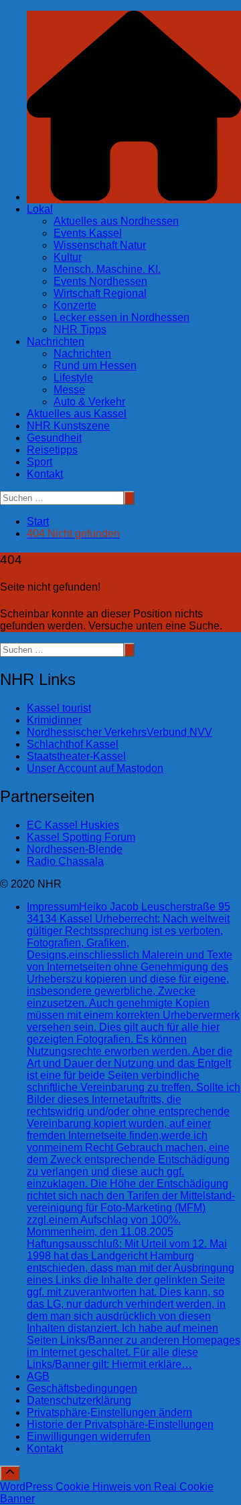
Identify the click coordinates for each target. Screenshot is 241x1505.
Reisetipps (52, 450)
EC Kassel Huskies (73, 825)
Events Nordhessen (100, 281)
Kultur (68, 257)
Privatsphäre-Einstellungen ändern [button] (109, 1412)
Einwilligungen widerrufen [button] (89, 1436)
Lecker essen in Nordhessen (121, 317)
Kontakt (45, 474)
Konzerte (75, 305)
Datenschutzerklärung (79, 1400)
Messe (69, 389)
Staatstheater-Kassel (76, 756)
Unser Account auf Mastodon (95, 768)
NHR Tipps (80, 329)
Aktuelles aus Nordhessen (116, 221)
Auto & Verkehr (89, 401)
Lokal (40, 209)
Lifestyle (73, 377)
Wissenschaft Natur (100, 245)
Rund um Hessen (95, 365)
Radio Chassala (65, 861)
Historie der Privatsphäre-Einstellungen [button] (120, 1424)
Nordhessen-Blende (75, 849)
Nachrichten (55, 341)
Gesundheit (54, 437)
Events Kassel (88, 233)
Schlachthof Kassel (72, 744)
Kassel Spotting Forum (81, 837)
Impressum (133, 1135)
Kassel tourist (59, 708)
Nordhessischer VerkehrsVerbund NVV (119, 732)
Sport (39, 462)
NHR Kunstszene (68, 425)
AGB (38, 1376)
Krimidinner (54, 720)
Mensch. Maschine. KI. (107, 269)
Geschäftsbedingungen (82, 1388)
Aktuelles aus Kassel (77, 413)
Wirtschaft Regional (100, 293)
